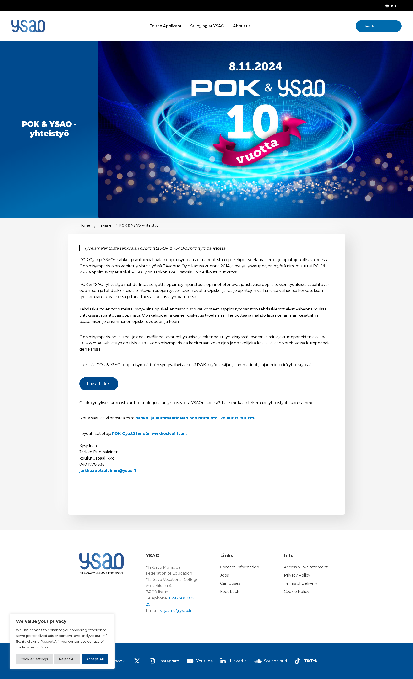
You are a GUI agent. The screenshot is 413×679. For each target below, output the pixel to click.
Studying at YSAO (207, 26)
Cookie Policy (296, 591)
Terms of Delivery (300, 583)
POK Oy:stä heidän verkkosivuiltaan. (149, 433)
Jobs (224, 575)
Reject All (67, 659)
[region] (62, 641)
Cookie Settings (34, 659)
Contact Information (239, 567)
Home (84, 225)
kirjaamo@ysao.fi (175, 610)
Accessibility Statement (306, 567)
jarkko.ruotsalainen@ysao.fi (107, 470)
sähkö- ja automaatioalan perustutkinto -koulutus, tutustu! (196, 418)
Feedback (229, 591)
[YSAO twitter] (137, 661)
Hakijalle (104, 225)
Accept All (95, 659)
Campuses (230, 583)
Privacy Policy (297, 575)
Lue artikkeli (99, 383)
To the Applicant (166, 26)
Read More (40, 647)
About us (242, 26)
